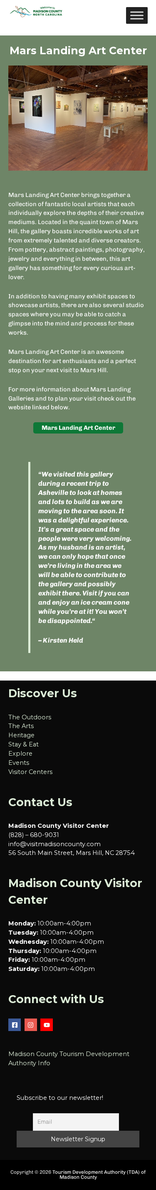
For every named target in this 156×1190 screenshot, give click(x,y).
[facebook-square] (15, 1025)
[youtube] (47, 1025)
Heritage (21, 735)
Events (18, 762)
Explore (20, 753)
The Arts (21, 726)
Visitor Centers (30, 772)
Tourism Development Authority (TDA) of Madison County (99, 1174)
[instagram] (32, 1025)
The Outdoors (29, 717)
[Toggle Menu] (137, 15)
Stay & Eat (23, 744)
